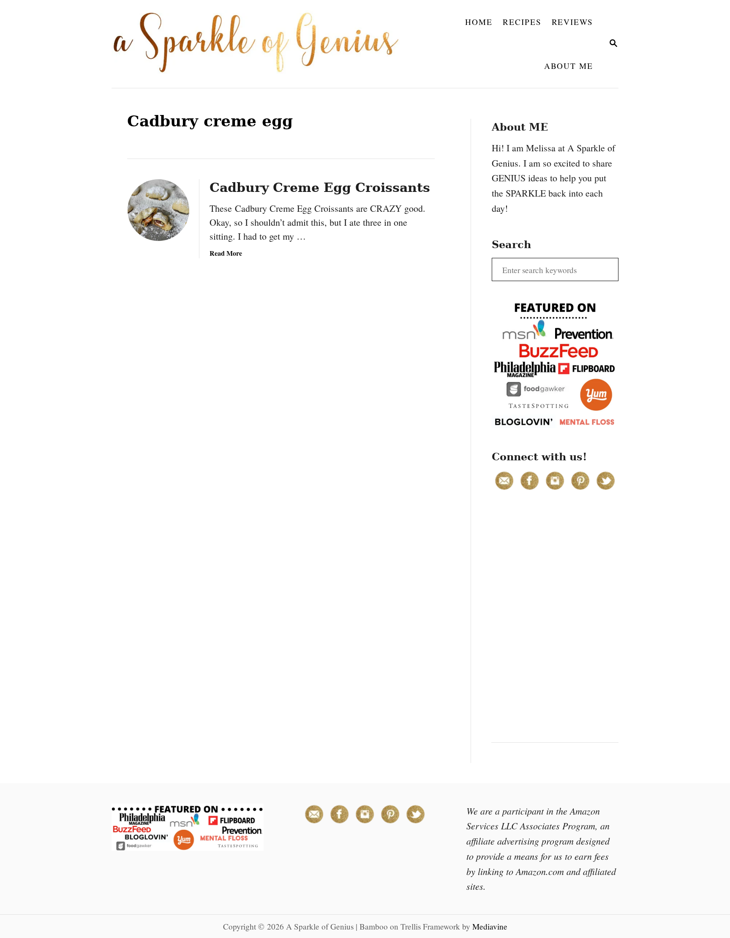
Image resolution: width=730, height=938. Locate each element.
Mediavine (489, 926)
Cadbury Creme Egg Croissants (320, 187)
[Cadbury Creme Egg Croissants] (158, 210)
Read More (226, 253)
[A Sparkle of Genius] (261, 44)
